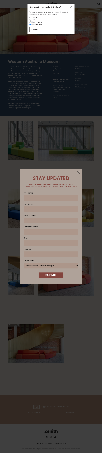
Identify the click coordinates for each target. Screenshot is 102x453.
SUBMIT (51, 275)
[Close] (78, 172)
